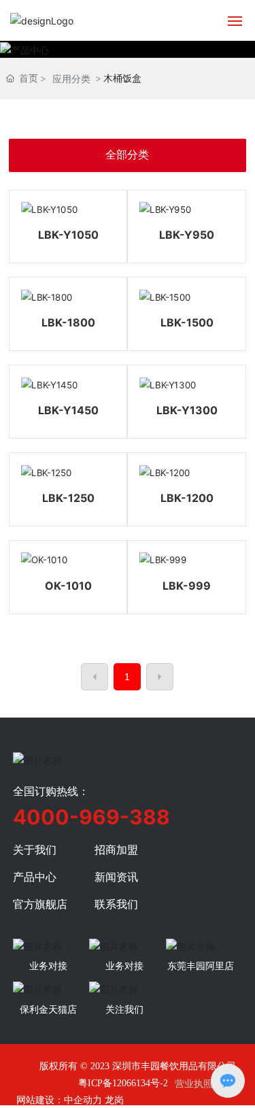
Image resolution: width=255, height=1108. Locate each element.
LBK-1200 (187, 498)
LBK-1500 (187, 322)
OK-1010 (68, 585)
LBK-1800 (68, 322)
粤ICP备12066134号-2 (123, 1083)
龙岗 (114, 1099)
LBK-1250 (68, 498)
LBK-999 (187, 585)
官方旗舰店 (40, 904)
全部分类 (127, 155)
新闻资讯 (116, 877)
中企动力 (83, 1099)
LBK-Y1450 (68, 410)
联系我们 (116, 904)
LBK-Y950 (186, 234)
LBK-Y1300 (187, 410)
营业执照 (194, 1083)
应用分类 (71, 78)
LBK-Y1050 (68, 234)
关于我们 (34, 849)
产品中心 (34, 877)
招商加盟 (116, 849)
